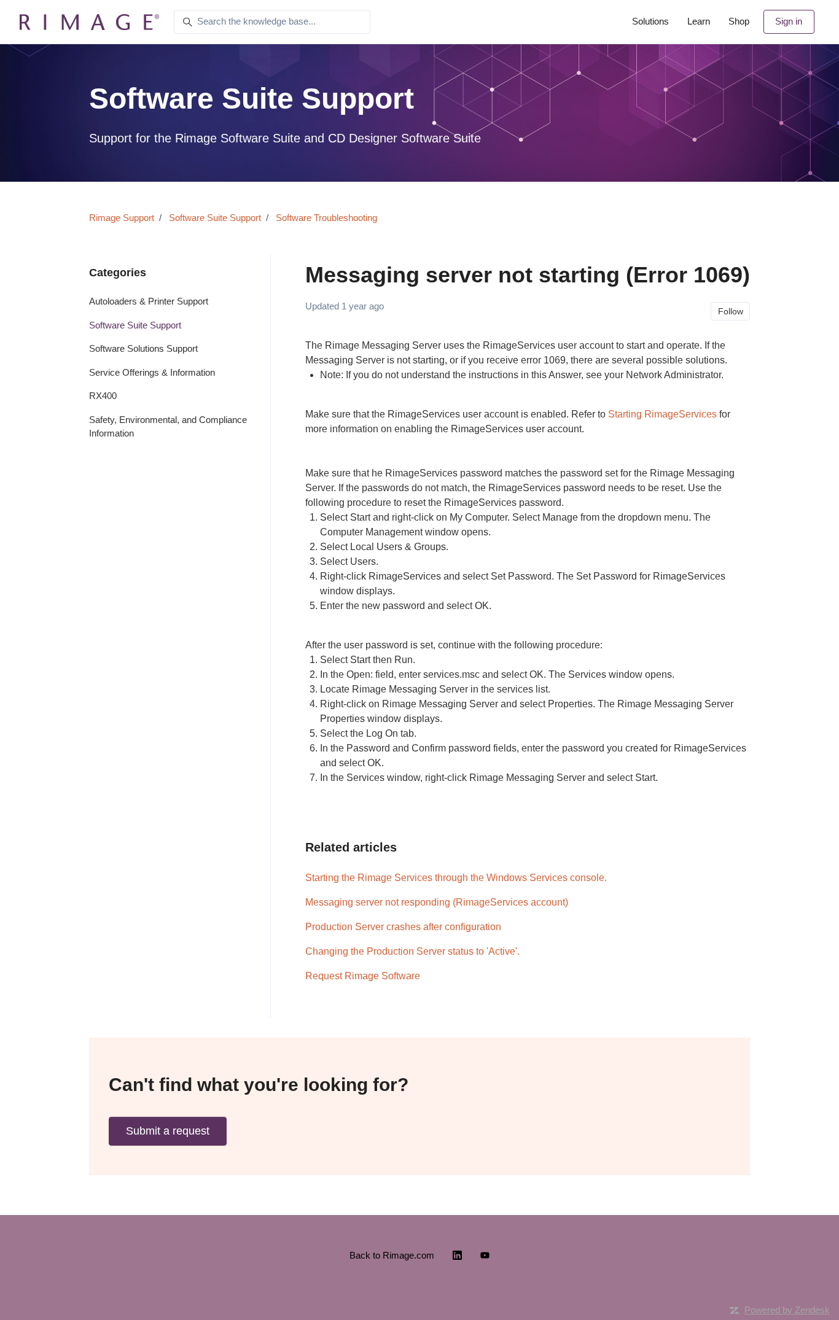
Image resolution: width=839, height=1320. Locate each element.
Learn (698, 21)
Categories (117, 272)
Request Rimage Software (362, 976)
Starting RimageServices (662, 414)
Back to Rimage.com (391, 1255)
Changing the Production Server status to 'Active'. (412, 951)
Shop (738, 21)
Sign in (788, 21)
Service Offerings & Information (152, 372)
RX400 (103, 395)
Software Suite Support (215, 217)
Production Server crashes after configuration (403, 927)
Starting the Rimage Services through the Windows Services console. (456, 877)
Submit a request (167, 1131)
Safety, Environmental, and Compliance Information (168, 426)
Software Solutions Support (143, 348)
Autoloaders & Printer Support (148, 301)
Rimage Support (121, 217)
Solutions (650, 21)
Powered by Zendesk (787, 1310)
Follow (730, 311)
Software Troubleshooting (326, 217)
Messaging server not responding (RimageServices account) (436, 902)
